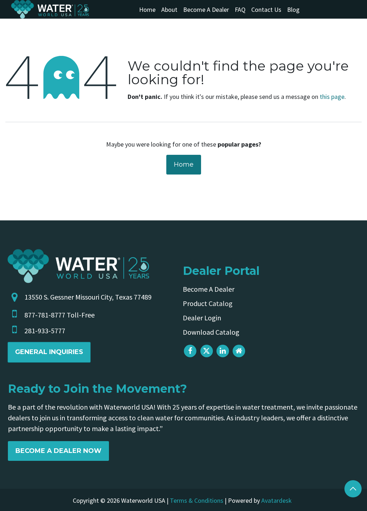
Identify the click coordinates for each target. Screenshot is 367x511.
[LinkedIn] (222, 351)
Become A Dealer (208, 289)
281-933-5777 (44, 330)
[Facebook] (190, 351)
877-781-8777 (44, 314)
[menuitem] (147, 9)
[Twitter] (206, 351)
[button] (353, 488)
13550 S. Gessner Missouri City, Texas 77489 (88, 296)
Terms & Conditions (196, 500)
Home (184, 164)
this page (332, 96)
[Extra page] (239, 351)
